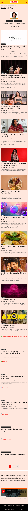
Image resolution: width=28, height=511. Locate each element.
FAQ (20, 507)
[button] (25, 2)
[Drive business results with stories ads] (14, 445)
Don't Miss (3, 44)
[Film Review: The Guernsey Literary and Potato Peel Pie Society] (14, 343)
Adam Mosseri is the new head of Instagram (12, 430)
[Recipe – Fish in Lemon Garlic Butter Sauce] (14, 238)
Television (3, 270)
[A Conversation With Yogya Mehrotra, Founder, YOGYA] (14, 98)
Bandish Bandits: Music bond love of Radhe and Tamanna (13, 274)
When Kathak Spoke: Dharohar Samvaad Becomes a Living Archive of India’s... (14, 77)
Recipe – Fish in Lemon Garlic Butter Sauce (13, 247)
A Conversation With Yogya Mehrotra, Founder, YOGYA (10, 107)
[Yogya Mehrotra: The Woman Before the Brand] (14, 126)
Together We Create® (4, 498)
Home (2, 5)
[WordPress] (18, 26)
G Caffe (12, 509)
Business (3, 104)
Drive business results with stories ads (13, 455)
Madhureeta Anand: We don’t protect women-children (14, 404)
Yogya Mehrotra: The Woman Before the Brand (13, 135)
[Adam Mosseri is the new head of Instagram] (14, 420)
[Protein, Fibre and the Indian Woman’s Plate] (14, 182)
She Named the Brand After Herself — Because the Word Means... (13, 164)
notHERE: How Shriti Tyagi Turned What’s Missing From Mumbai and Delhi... (13, 48)
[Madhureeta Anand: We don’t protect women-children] (14, 394)
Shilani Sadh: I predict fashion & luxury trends (12, 377)
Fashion (2, 132)
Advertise (18, 505)
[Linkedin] (14, 26)
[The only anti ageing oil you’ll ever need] (14, 209)
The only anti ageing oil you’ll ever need (13, 218)
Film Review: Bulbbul (8, 299)
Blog (23, 507)
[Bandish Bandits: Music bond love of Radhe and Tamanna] (14, 264)
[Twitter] (16, 26)
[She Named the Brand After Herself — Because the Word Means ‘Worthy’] (14, 155)
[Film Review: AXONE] (14, 317)
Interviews (3, 374)
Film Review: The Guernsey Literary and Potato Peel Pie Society (13, 352)
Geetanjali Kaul (4, 51)
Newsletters (6, 507)
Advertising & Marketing (5, 161)
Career (22, 505)
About (5, 505)
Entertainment (3, 73)
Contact (11, 507)
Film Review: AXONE (8, 325)
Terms (16, 507)
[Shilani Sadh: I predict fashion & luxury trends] (14, 368)
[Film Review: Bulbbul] (14, 291)
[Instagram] (12, 26)
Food (2, 189)
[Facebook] (10, 26)
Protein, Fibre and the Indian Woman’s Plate (11, 192)
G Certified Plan (11, 505)
